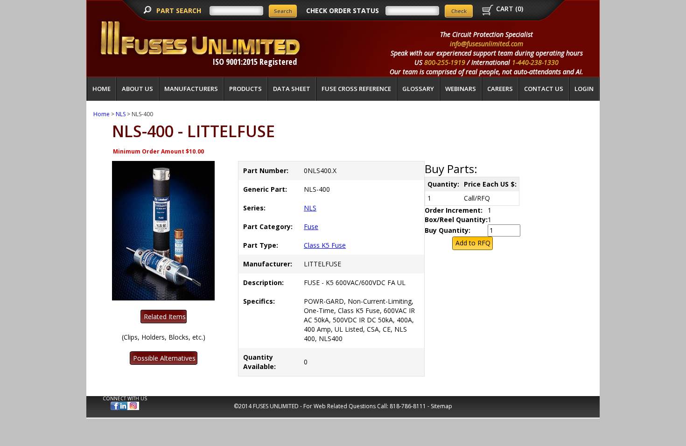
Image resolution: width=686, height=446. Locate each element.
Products (245, 88)
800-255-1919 (444, 62)
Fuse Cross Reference (356, 88)
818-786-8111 (408, 406)
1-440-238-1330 (535, 62)
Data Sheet (291, 88)
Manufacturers (191, 88)
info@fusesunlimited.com (486, 43)
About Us (137, 88)
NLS (121, 114)
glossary (418, 88)
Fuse (311, 226)
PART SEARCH (179, 10)
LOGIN (584, 88)
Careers (500, 88)
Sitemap (441, 406)
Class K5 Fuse (325, 245)
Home (101, 88)
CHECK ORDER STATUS (342, 10)
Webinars (460, 88)
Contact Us (543, 88)
